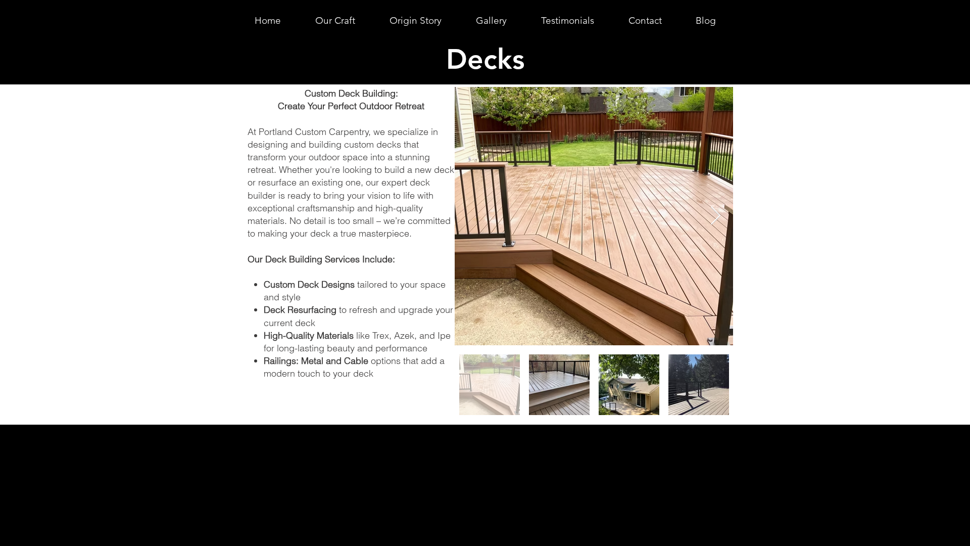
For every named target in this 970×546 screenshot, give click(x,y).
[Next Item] (715, 216)
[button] (335, 20)
